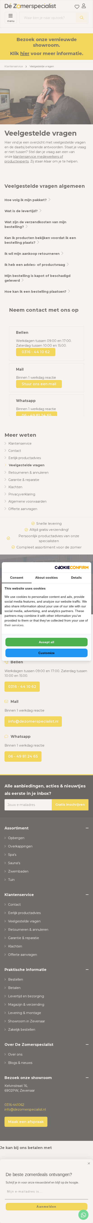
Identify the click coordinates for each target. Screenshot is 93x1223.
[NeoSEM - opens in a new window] (71, 567)
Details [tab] (76, 577)
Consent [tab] (16, 577)
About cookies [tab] (46, 577)
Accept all (46, 642)
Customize (46, 653)
